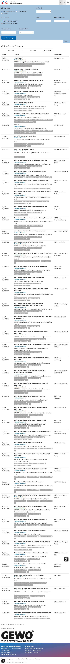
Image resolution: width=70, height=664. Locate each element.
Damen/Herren (22, 11)
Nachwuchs (11, 11)
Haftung (37, 659)
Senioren (5, 13)
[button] (3, 660)
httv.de (3, 624)
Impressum (11, 659)
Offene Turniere (12, 21)
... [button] (27, 77)
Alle (4, 11)
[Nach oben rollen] (67, 659)
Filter (66, 41)
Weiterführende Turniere (10, 23)
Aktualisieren (48, 50)
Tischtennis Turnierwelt (20, 60)
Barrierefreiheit (20, 659)
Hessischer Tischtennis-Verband (15, 2)
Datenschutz (30, 659)
